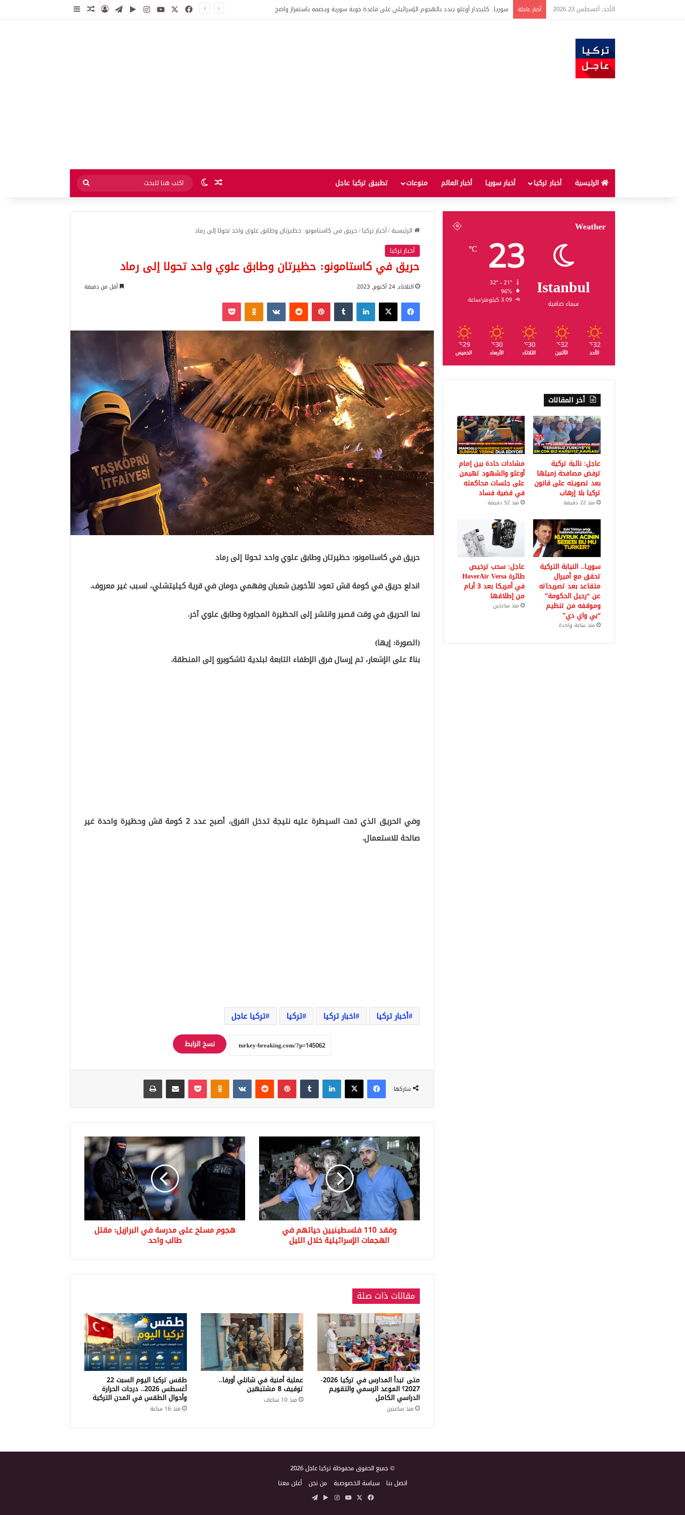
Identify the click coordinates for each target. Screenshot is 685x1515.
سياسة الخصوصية (357, 1483)
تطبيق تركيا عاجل (362, 183)
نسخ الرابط (200, 1044)
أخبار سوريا (500, 183)
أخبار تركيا (548, 183)
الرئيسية (588, 183)
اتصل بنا (396, 1483)
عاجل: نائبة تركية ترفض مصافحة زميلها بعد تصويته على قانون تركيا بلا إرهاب (567, 478)
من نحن (317, 1483)
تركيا (294, 1016)
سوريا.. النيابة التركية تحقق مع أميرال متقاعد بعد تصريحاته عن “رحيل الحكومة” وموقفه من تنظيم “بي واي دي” (570, 591)
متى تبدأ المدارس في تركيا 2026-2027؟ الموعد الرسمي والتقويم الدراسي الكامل (370, 1389)
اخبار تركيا (339, 1016)
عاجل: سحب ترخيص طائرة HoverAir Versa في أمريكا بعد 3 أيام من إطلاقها (493, 581)
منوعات (417, 183)
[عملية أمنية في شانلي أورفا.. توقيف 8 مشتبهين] (252, 1342)
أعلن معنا (290, 1483)
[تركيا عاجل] (595, 58)
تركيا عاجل (249, 1016)
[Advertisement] (249, 94)
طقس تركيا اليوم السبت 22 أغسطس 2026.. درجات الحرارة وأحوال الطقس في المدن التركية (140, 1389)
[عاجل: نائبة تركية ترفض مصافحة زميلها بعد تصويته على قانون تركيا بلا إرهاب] (567, 435)
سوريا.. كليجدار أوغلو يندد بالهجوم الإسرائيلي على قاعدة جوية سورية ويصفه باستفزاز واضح (391, 9)
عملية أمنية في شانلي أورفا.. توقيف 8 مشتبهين (261, 1384)
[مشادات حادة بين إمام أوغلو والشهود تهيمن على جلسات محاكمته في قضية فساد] (491, 435)
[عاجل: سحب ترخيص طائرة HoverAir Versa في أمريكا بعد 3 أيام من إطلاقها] (491, 538)
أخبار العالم (456, 183)
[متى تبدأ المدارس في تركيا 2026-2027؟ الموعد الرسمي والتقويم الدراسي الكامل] (368, 1342)
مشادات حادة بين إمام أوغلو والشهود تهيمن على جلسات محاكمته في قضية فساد (492, 478)
